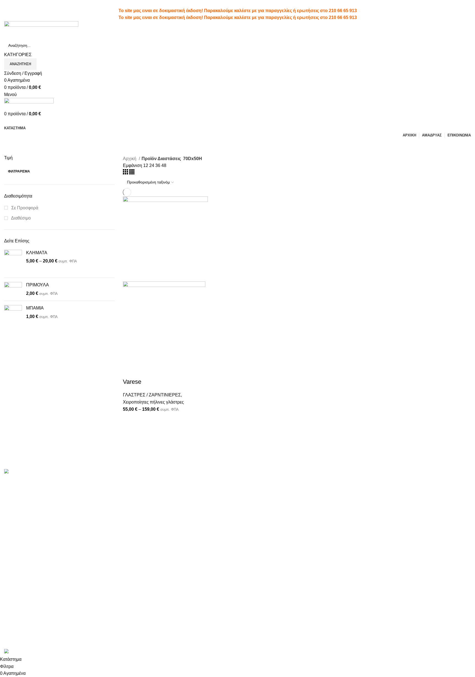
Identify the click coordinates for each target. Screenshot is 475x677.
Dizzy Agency (95, 645)
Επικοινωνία (333, 507)
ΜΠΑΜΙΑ (35, 308)
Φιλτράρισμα (19, 171)
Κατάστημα (410, 480)
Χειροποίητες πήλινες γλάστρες (153, 402)
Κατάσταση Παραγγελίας (265, 501)
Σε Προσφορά (24, 207)
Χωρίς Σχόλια (156, 489)
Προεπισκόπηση (144, 371)
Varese (132, 381)
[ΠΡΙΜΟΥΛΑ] (13, 289)
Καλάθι (248, 511)
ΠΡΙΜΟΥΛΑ (37, 285)
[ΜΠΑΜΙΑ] (13, 317)
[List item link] (59, 570)
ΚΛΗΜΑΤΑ (36, 252)
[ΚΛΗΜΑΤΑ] (13, 262)
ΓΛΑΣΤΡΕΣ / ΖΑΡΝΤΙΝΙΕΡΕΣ (152, 395)
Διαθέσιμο (20, 218)
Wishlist (249, 491)
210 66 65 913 (343, 10)
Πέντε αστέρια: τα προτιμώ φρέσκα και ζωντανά (168, 480)
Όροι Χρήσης (334, 480)
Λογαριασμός (255, 480)
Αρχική (130, 158)
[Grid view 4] (131, 173)
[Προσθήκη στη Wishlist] (159, 371)
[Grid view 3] (126, 173)
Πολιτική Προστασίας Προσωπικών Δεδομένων (355, 494)
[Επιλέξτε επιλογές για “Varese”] (130, 371)
